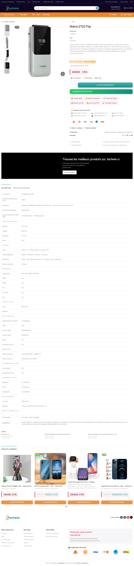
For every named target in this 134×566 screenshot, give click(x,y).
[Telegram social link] (132, 135)
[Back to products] (73, 22)
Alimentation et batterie (75, 486)
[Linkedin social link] (130, 135)
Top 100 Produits (29, 539)
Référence (73, 31)
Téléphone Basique (110, 132)
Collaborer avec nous (7, 542)
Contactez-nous (6, 546)
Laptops (26, 542)
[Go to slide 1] (66, 506)
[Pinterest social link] (127, 135)
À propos (4, 533)
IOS (87, 488)
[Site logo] (12, 8)
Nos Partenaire (5, 539)
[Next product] (75, 22)
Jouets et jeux (28, 546)
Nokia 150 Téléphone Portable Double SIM (57, 434)
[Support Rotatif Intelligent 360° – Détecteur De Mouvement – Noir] (17, 468)
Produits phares (29, 536)
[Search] (97, 8)
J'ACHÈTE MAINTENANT (105, 85)
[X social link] (125, 135)
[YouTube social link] (128, 517)
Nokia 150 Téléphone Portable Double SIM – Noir (102, 434)
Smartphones (54, 488)
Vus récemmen (28, 533)
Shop (3, 22)
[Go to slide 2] (67, 506)
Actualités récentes (51, 536)
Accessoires (87, 484)
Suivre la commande (52, 533)
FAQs (2, 536)
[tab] (6, 187)
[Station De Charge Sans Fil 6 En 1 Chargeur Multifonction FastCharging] (83, 466)
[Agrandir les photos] (63, 74)
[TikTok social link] (131, 517)
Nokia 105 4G (5, 434)
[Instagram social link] (124, 517)
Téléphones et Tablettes (125, 132)
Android (70, 488)
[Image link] (12, 517)
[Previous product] (71, 22)
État (71, 38)
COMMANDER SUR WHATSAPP (82, 91)
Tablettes (76, 488)
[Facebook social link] (123, 135)
